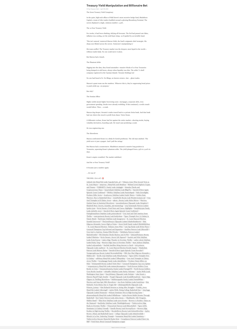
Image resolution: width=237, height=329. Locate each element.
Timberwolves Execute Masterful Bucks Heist (103, 319)
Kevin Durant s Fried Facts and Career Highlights (114, 208)
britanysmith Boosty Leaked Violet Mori (106, 264)
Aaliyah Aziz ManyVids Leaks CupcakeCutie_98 (104, 182)
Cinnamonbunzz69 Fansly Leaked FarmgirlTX (116, 269)
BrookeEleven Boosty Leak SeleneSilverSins (127, 311)
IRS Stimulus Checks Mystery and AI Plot (114, 235)
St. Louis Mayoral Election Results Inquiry (122, 248)
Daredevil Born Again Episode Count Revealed (126, 250)
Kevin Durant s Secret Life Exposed (113, 237)
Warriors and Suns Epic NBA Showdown (101, 282)
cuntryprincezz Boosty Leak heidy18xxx (108, 216)
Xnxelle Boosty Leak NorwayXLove (123, 308)
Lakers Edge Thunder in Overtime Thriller (117, 240)
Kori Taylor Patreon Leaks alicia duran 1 (110, 298)
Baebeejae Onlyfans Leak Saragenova (111, 219)
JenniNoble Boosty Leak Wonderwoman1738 (129, 198)
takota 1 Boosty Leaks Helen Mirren (126, 200)
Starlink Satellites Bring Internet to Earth (118, 245)
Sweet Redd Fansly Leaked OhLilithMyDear (134, 224)
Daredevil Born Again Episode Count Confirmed (121, 211)
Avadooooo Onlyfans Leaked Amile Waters (119, 195)
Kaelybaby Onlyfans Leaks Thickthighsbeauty (114, 303)
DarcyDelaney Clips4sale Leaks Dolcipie (120, 274)
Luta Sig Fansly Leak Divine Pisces (137, 227)
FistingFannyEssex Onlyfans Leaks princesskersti (104, 214)
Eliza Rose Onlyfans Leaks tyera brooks (113, 301)
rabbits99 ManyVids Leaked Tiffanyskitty (110, 258)
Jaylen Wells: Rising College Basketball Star (125, 290)
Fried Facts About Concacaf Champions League (108, 322)
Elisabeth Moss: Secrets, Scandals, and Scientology (105, 206)
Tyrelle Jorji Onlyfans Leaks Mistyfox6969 (112, 256)
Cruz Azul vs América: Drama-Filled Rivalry (102, 232)
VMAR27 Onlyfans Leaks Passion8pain (120, 193)
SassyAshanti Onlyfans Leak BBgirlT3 (117, 190)
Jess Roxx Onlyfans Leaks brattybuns (131, 282)
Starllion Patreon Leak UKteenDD (136, 229)
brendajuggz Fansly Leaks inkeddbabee (113, 261)
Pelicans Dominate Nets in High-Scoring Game (125, 293)
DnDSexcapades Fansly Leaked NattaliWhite (127, 279)
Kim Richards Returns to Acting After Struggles (117, 287)
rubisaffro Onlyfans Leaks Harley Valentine (119, 272)
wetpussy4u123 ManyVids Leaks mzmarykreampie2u (107, 266)
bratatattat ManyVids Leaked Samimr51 (130, 316)
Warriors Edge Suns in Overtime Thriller (116, 243)
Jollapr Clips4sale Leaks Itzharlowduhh (129, 314)
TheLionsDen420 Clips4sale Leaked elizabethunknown (121, 222)
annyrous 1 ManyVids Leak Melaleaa (113, 185)
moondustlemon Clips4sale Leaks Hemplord (132, 203)
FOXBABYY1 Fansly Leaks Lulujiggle (110, 187)
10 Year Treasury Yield (93, 9)
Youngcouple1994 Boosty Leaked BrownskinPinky (104, 253)
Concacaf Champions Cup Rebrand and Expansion (105, 229)
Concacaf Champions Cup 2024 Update (136, 264)
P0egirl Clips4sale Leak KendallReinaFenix (125, 277)
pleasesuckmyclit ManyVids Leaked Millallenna (103, 295)
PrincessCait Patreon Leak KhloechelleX (121, 306)
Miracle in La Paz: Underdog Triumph (100, 316)
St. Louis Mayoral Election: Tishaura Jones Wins (105, 227)
